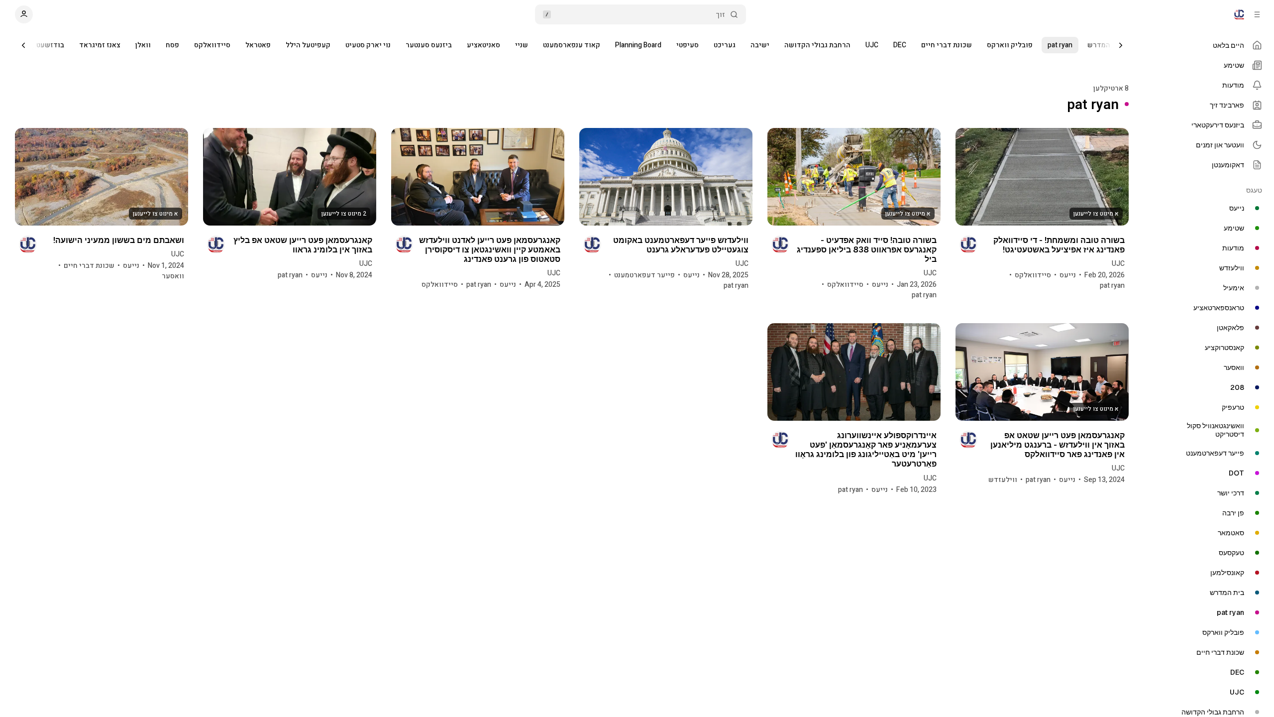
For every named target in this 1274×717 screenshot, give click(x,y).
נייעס (1068, 275)
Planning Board (638, 45)
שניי (521, 45)
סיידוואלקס (212, 45)
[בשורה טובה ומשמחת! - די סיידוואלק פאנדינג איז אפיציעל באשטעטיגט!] (1042, 177)
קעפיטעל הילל (308, 45)
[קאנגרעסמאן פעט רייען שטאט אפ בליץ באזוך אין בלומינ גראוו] (289, 177)
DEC (899, 45)
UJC (871, 45)
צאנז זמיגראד (99, 45)
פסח (172, 45)
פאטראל (258, 45)
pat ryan (1060, 45)
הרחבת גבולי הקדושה (817, 45)
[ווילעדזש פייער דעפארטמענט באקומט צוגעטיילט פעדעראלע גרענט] (665, 177)
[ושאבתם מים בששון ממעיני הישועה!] (101, 177)
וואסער (173, 276)
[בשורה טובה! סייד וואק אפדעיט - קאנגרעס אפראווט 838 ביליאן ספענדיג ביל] (854, 177)
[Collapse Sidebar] (1257, 14)
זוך (720, 14)
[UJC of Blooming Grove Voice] (1239, 14)
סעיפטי (687, 45)
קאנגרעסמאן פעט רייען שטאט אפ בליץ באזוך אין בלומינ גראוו (302, 245)
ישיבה (759, 45)
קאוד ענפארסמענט (571, 45)
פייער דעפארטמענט (644, 275)
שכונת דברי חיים (946, 45)
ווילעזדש (1002, 480)
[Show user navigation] (24, 14)
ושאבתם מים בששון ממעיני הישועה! (118, 240)
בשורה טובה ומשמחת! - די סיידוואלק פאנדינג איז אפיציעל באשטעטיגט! (1059, 245)
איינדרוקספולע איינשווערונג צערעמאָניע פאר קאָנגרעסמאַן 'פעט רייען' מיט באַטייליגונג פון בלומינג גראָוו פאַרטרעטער (866, 450)
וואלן (143, 45)
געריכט (725, 45)
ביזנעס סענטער (429, 45)
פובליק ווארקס (1010, 45)
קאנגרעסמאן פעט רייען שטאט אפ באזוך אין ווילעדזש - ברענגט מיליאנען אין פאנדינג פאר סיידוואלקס (1057, 445)
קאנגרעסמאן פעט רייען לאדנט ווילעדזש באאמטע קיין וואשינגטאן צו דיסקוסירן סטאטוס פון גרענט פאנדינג (489, 250)
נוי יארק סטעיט (368, 45)
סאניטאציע (483, 45)
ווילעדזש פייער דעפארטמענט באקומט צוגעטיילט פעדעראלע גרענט (680, 245)
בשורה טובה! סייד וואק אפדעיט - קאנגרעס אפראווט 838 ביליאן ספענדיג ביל (867, 250)
